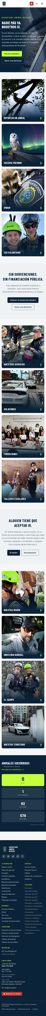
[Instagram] (8, 856)
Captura (27, 873)
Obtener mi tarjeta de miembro (23, 300)
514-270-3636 (7, 976)
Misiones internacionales (10, 882)
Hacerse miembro (11, 54)
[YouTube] (18, 856)
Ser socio (5, 915)
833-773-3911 (6, 971)
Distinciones (6, 888)
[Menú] (42, 4)
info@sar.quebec (10, 988)
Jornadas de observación (11, 921)
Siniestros (28, 879)
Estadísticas (6, 879)
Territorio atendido (8, 876)
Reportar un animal (13, 994)
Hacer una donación (13, 61)
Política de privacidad (8, 1009)
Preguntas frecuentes (9, 900)
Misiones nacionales (9, 885)
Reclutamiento (30, 553)
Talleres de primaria (9, 939)
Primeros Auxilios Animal (10, 933)
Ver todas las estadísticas (11, 769)
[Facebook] (4, 856)
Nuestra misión (7, 867)
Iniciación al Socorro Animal (11, 930)
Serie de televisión (8, 894)
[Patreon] (22, 856)
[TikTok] (13, 856)
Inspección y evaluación (33, 876)
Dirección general (8, 870)
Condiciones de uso (23, 1009)
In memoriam (6, 891)
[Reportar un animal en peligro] (31, 4)
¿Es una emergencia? (9, 951)
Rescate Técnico (31, 870)
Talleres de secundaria (10, 942)
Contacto (35, 1009)
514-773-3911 (7, 966)
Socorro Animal (30, 867)
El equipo (13, 553)
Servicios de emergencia (10, 936)
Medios (4, 897)
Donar (4, 912)
